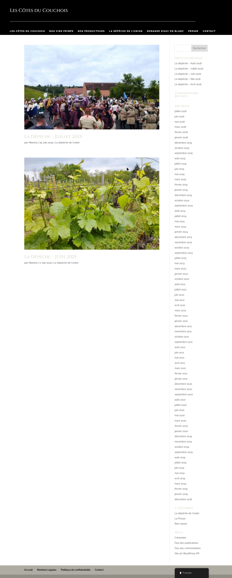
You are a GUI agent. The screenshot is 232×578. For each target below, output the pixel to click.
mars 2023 (180, 268)
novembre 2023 (183, 242)
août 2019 (180, 457)
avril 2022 (180, 305)
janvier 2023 (181, 273)
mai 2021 (179, 357)
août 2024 (180, 210)
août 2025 (180, 158)
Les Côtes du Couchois (27, 31)
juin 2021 (179, 352)
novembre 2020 (183, 389)
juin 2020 (179, 410)
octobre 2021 (182, 336)
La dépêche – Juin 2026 (188, 74)
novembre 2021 (183, 331)
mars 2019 (180, 483)
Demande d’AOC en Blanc (165, 31)
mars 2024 (180, 226)
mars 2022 (180, 310)
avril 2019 (180, 478)
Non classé (181, 523)
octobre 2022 (182, 279)
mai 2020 (180, 415)
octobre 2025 (182, 148)
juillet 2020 (181, 405)
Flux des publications (186, 543)
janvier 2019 (181, 494)
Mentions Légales (46, 569)
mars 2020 (180, 420)
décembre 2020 (183, 383)
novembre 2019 (183, 441)
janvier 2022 (181, 321)
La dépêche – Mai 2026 (187, 79)
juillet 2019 (180, 462)
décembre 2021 (183, 326)
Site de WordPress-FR (187, 553)
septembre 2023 (184, 253)
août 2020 (180, 399)
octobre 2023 (182, 247)
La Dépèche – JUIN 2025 (50, 257)
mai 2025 (180, 174)
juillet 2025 (180, 163)
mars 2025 (180, 179)
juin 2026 (179, 116)
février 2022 (181, 315)
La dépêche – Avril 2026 (188, 84)
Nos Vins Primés (61, 31)
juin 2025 (179, 169)
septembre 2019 (184, 452)
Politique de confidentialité (75, 569)
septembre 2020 (184, 394)
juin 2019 (179, 467)
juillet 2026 (180, 111)
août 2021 (180, 347)
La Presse (180, 518)
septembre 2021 (183, 342)
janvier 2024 (181, 231)
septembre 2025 (184, 153)
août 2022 (180, 284)
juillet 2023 (180, 258)
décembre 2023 (183, 237)
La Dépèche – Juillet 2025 (53, 137)
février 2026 (181, 132)
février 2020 (181, 426)
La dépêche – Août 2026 (188, 63)
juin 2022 (179, 294)
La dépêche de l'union (67, 142)
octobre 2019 (182, 447)
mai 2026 (180, 121)
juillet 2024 (180, 216)
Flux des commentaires (188, 548)
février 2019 (181, 488)
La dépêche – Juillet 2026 (189, 68)
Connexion (180, 537)
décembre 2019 (183, 436)
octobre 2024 (182, 200)
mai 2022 (179, 300)
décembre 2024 (183, 195)
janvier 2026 (181, 137)
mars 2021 (180, 368)
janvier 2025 (181, 190)
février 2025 (181, 184)
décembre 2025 (183, 142)
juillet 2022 (180, 289)
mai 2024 (180, 221)
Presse (193, 31)
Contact (209, 31)
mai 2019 (179, 473)
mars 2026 (180, 127)
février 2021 (181, 373)
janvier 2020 (181, 431)
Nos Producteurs (91, 31)
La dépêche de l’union (126, 31)
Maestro (33, 142)
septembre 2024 (184, 205)
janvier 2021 (181, 378)
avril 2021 (180, 363)
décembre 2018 (183, 499)
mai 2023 (180, 263)
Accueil (28, 569)
